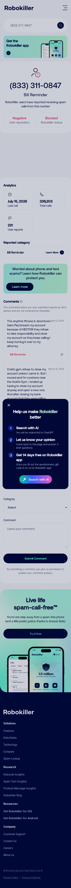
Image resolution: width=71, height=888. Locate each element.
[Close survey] (9, 405)
